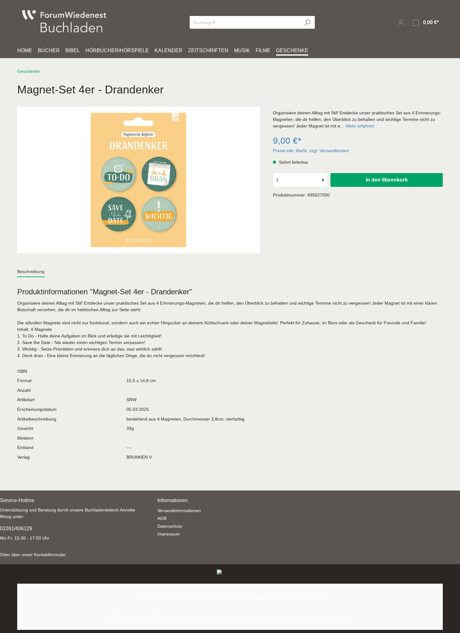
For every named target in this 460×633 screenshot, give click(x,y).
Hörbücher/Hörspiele (190, 598)
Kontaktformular (49, 554)
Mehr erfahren (360, 125)
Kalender (225, 598)
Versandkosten (213, 616)
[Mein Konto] (400, 22)
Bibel (160, 598)
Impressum (168, 533)
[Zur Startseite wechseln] (64, 21)
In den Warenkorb (387, 179)
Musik (274, 598)
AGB (161, 518)
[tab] (30, 271)
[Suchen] (307, 22)
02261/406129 (16, 528)
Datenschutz (169, 526)
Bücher (143, 598)
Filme (290, 598)
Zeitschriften (251, 598)
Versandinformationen (179, 510)
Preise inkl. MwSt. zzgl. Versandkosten (311, 150)
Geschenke (312, 598)
